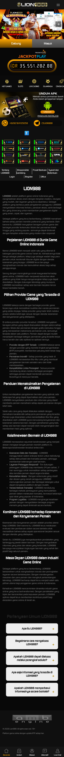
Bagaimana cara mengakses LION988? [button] (32, 642)
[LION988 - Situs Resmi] (32, 5)
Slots (20, 86)
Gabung (16, 43)
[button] (6, 24)
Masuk (32, 755)
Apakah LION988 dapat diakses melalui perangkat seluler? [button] (32, 658)
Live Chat (57, 755)
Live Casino (34, 86)
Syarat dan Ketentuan (53, 171)
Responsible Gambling (22, 171)
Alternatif (44, 755)
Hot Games (7, 86)
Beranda (6, 755)
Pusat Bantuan (40, 170)
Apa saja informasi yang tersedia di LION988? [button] (32, 673)
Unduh (47, 112)
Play (41, 56)
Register (29, 176)
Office (43, 176)
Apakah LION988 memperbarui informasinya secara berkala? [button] (32, 689)
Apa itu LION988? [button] (32, 628)
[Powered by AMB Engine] (32, 722)
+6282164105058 (19, 123)
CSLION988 (47, 123)
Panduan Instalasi (48, 116)
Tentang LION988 (5, 171)
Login (12, 176)
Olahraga (48, 86)
